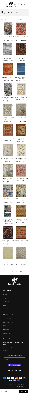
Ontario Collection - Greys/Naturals (8, 179)
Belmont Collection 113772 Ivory (7, 159)
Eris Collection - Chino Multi (21, 118)
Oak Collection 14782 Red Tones (21, 37)
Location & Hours (8, 308)
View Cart (23, 391)
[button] (3, 4)
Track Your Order (8, 322)
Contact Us (6, 333)
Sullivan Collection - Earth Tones (21, 241)
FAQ (4, 326)
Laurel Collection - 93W (21, 97)
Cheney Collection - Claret (21, 178)
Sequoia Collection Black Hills (8, 37)
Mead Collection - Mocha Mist (21, 220)
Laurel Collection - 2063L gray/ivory (8, 118)
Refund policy (20, 384)
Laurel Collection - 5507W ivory (21, 159)
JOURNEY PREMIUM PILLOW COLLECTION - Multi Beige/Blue (8, 220)
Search (5, 305)
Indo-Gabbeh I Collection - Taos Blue (21, 78)
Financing (6, 329)
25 (21, 271)
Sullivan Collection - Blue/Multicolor (8, 199)
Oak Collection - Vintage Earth (8, 261)
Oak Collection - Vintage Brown (21, 261)
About (5, 294)
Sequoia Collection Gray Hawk (8, 98)
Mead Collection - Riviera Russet (8, 78)
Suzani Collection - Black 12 (8, 241)
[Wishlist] (22, 4)
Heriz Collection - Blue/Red (21, 57)
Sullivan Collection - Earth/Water (21, 199)
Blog (4, 298)
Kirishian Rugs (12, 384)
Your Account (7, 318)
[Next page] (25, 271)
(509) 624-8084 (8, 350)
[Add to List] (12, 24)
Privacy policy (10, 386)
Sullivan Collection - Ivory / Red (21, 138)
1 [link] (3, 271)
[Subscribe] (24, 359)
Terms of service (19, 386)
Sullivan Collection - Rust (7, 138)
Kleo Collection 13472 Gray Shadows (7, 57)
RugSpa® (6, 301)
